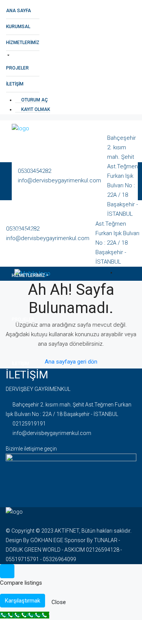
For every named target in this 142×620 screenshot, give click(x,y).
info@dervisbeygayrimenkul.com (51, 433)
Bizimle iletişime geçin (31, 449)
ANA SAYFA (18, 10)
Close (58, 602)
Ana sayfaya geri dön (71, 361)
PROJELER (17, 68)
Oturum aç (34, 100)
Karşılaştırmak (22, 600)
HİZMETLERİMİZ (22, 42)
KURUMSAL (18, 26)
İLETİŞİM (14, 84)
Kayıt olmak (35, 109)
